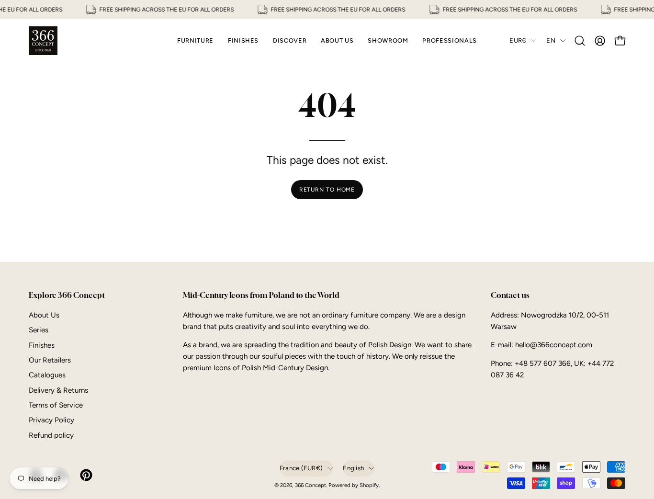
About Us (44, 315)
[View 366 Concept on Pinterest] (85, 475)
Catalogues (47, 375)
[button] (580, 41)
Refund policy (51, 435)
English (353, 468)
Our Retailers (50, 360)
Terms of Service (56, 405)
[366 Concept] (43, 40)
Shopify (369, 485)
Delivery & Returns (58, 390)
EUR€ (517, 40)
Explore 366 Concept (67, 295)
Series (38, 330)
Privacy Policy (51, 420)
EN (550, 40)
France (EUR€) (301, 468)
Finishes (42, 344)
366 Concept (310, 485)
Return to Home (327, 189)
